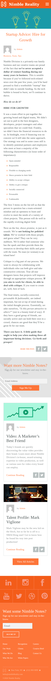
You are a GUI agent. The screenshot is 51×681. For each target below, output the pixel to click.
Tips (19, 56)
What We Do (8, 653)
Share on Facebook (38, 349)
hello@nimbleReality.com (13, 674)
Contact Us (37, 653)
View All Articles (25, 561)
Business (7, 56)
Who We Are (8, 658)
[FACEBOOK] (42, 582)
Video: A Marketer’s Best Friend (22, 438)
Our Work (6, 649)
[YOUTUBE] (6, 596)
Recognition (22, 644)
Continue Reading (15, 475)
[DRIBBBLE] (32, 596)
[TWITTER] (19, 596)
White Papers (23, 658)
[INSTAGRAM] (25, 582)
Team (14, 56)
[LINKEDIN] (8, 582)
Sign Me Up (25, 388)
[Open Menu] (47, 4)
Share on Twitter (44, 349)
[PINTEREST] (44, 596)
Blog (20, 653)
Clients (20, 649)
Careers (36, 644)
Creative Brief (38, 649)
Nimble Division (20, 4)
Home (5, 644)
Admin (19, 49)
